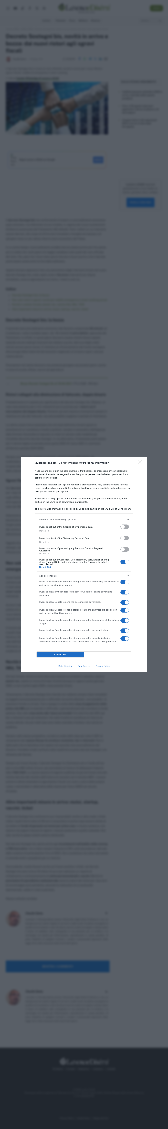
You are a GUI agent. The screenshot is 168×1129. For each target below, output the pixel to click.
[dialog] (84, 564)
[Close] (141, 463)
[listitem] (84, 519)
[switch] (124, 527)
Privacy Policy (102, 666)
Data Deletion (65, 666)
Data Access (84, 666)
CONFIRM (60, 654)
